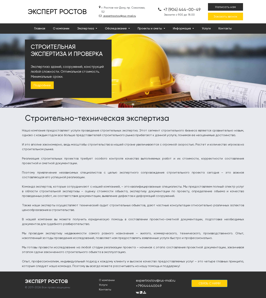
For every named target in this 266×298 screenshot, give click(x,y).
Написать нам (225, 7)
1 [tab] (133, 104)
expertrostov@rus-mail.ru (119, 15)
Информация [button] (182, 28)
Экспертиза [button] (86, 28)
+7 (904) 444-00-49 (181, 9)
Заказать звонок (225, 16)
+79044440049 (149, 286)
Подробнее (42, 85)
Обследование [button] (116, 28)
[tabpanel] (133, 71)
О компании (61, 28)
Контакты (225, 28)
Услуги (206, 28)
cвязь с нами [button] (209, 283)
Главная (39, 28)
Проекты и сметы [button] (150, 28)
